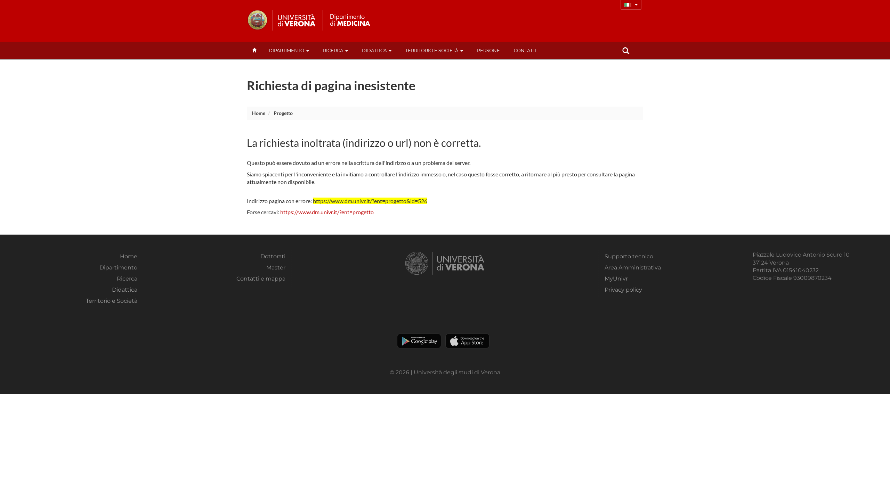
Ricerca (333, 50)
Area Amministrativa (633, 267)
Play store (419, 341)
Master (275, 267)
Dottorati (272, 256)
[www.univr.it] (281, 20)
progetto (283, 113)
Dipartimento (286, 50)
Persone (488, 50)
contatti (525, 50)
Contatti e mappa (260, 278)
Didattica (374, 50)
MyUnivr (616, 278)
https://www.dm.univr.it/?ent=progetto (327, 212)
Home (258, 113)
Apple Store (467, 341)
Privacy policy (623, 289)
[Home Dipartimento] (349, 20)
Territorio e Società (431, 50)
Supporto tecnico (629, 256)
